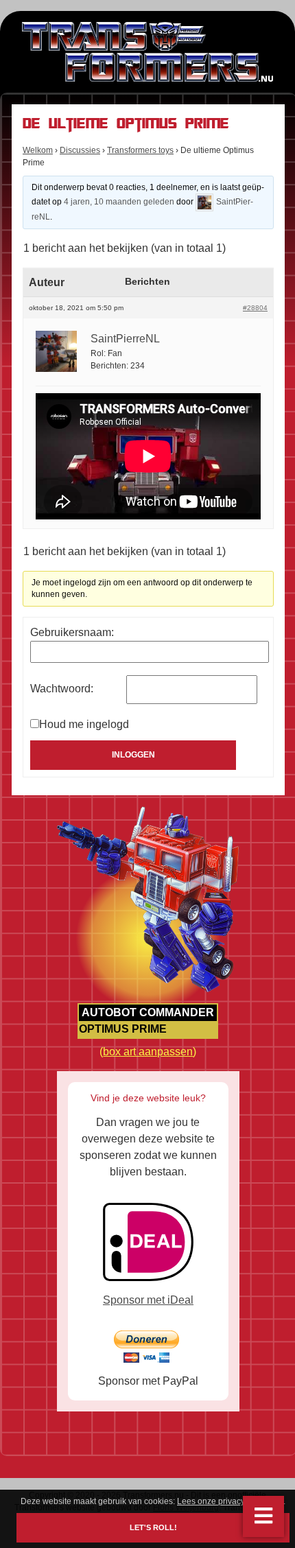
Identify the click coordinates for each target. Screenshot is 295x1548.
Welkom (38, 150)
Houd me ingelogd (84, 724)
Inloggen (133, 755)
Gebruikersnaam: (72, 632)
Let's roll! (153, 1527)
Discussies (80, 150)
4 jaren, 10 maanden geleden (119, 202)
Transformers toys (140, 150)
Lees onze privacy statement (230, 1501)
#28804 (255, 308)
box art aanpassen (148, 1051)
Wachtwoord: (61, 688)
